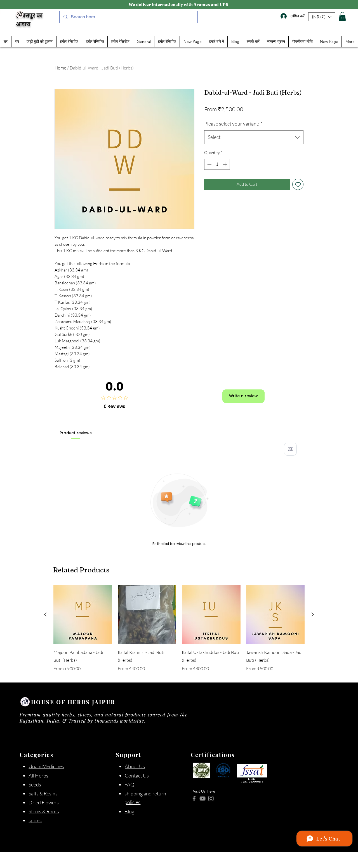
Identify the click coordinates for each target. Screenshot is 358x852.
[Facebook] (194, 798)
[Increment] (225, 164)
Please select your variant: (233, 123)
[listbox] (321, 16)
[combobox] (253, 137)
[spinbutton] (217, 164)
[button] (321, 16)
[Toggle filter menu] (290, 449)
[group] (179, 631)
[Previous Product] (45, 614)
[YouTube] (202, 798)
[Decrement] (209, 164)
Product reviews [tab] (76, 433)
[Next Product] (312, 614)
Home (60, 68)
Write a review (243, 396)
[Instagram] (211, 798)
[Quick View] (82, 614)
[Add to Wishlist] (298, 184)
